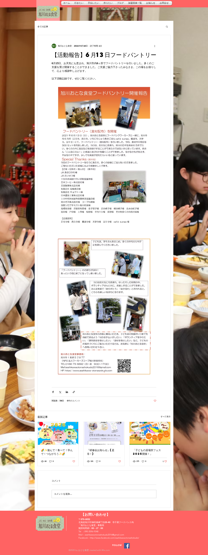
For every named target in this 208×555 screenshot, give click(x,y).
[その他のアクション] (154, 46)
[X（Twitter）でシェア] (60, 392)
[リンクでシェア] (73, 392)
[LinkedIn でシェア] (67, 392)
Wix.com (106, 550)
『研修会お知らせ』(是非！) (100, 451)
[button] (167, 26)
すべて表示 (166, 416)
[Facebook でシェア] (53, 392)
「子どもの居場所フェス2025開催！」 (147, 451)
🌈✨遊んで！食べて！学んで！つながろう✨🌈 (57, 451)
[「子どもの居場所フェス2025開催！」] (149, 433)
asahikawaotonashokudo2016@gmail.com (104, 534)
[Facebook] (127, 545)
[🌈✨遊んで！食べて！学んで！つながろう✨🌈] (58, 433)
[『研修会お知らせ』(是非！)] (104, 433)
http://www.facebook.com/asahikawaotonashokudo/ (114, 537)
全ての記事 (42, 26)
